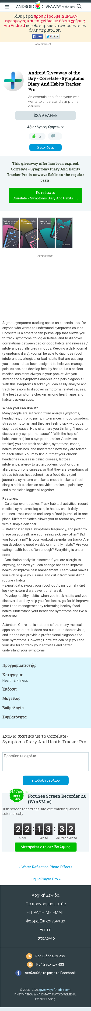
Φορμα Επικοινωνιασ (45, 920)
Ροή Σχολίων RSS (50, 964)
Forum (45, 929)
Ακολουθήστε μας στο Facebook (50, 973)
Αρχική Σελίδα (45, 895)
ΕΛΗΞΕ (46, 115)
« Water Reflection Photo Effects (45, 867)
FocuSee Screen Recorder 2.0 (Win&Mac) (57, 798)
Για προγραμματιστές (45, 903)
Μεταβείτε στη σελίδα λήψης (45, 847)
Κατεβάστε (47, 195)
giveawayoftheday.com (54, 989)
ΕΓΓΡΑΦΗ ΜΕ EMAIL (45, 912)
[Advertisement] (45, 57)
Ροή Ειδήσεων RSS (50, 956)
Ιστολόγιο (45, 938)
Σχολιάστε (45, 147)
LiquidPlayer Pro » (46, 879)
